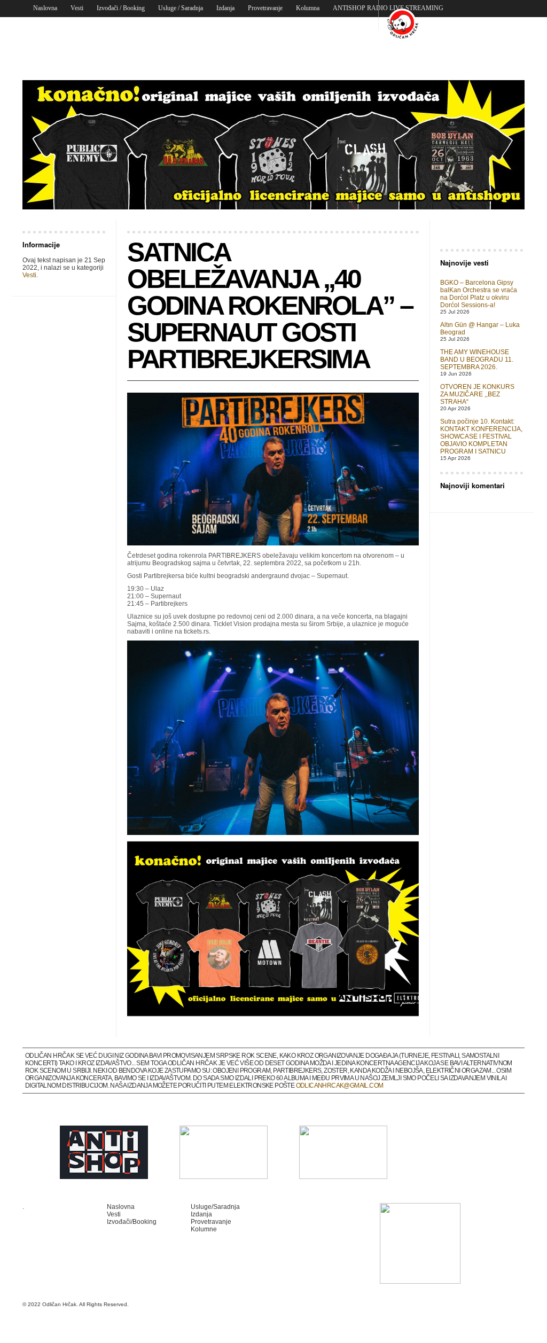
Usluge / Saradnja (180, 8)
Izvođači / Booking (121, 8)
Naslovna (45, 8)
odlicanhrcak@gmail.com (340, 1085)
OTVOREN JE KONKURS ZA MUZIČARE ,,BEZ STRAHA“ (477, 394)
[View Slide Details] (273, 144)
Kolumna (307, 8)
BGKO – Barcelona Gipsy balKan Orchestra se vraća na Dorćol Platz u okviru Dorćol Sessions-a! (478, 294)
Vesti (77, 8)
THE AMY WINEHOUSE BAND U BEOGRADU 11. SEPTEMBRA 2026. (476, 359)
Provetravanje (265, 8)
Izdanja (225, 8)
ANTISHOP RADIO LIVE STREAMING (388, 8)
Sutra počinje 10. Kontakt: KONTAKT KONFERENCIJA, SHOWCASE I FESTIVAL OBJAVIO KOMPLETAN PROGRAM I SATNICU (481, 436)
